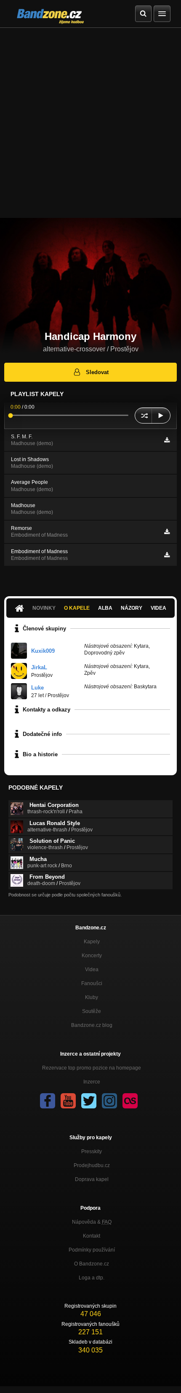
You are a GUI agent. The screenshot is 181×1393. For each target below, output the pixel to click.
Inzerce (91, 1082)
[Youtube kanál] (68, 1100)
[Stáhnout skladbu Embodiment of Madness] (167, 555)
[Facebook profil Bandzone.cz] (47, 1100)
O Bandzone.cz (91, 1264)
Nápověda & (92, 1222)
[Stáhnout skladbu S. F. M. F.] (167, 440)
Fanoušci (91, 983)
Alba (105, 608)
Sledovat (97, 372)
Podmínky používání (92, 1250)
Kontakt (91, 1236)
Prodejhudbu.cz (92, 1165)
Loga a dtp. (91, 1278)
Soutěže (91, 1011)
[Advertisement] (90, 123)
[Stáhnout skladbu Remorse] (167, 532)
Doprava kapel (92, 1179)
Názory (131, 608)
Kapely (92, 942)
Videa (158, 608)
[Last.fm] (130, 1100)
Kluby (91, 997)
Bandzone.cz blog (91, 1025)
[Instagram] (109, 1100)
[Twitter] (88, 1100)
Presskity (91, 1151)
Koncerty (92, 956)
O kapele (77, 608)
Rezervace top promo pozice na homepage (91, 1068)
